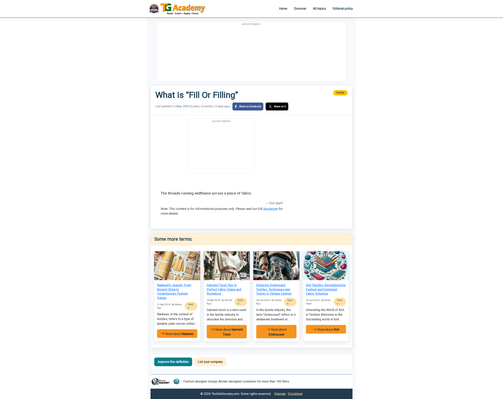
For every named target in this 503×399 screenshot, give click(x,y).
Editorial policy (343, 8)
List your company (210, 362)
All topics (319, 8)
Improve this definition (173, 362)
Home (283, 8)
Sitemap (280, 394)
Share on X (280, 106)
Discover (300, 8)
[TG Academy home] (178, 8)
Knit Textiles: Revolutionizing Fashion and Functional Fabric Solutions (326, 289)
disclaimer (270, 209)
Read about (179, 334)
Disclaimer (295, 394)
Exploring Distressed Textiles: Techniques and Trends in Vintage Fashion (274, 289)
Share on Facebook (250, 106)
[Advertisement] (251, 54)
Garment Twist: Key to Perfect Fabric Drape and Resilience (224, 289)
